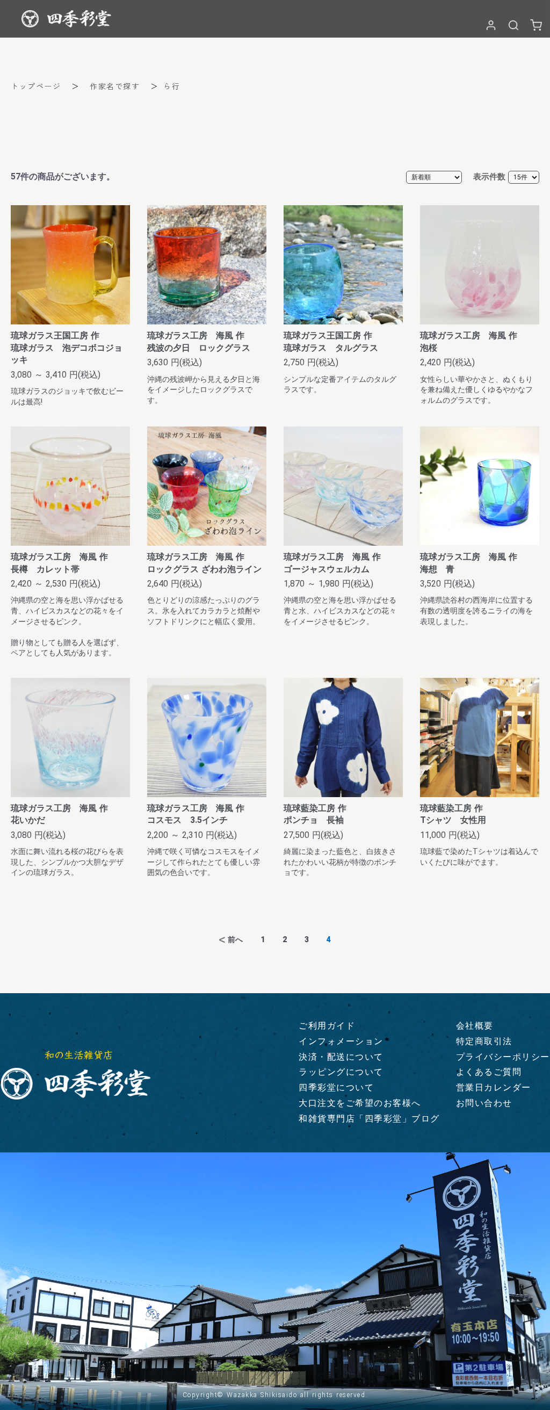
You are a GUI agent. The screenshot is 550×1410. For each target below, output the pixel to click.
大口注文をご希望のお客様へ (360, 1103)
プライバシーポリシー (503, 1057)
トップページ (36, 86)
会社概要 (475, 1026)
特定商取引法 (484, 1041)
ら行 (171, 86)
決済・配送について (341, 1057)
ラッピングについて (341, 1072)
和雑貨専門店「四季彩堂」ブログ (369, 1118)
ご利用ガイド (327, 1026)
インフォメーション (341, 1041)
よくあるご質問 (489, 1072)
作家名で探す (115, 86)
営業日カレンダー (493, 1087)
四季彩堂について (336, 1087)
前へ (235, 939)
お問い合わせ (484, 1103)
